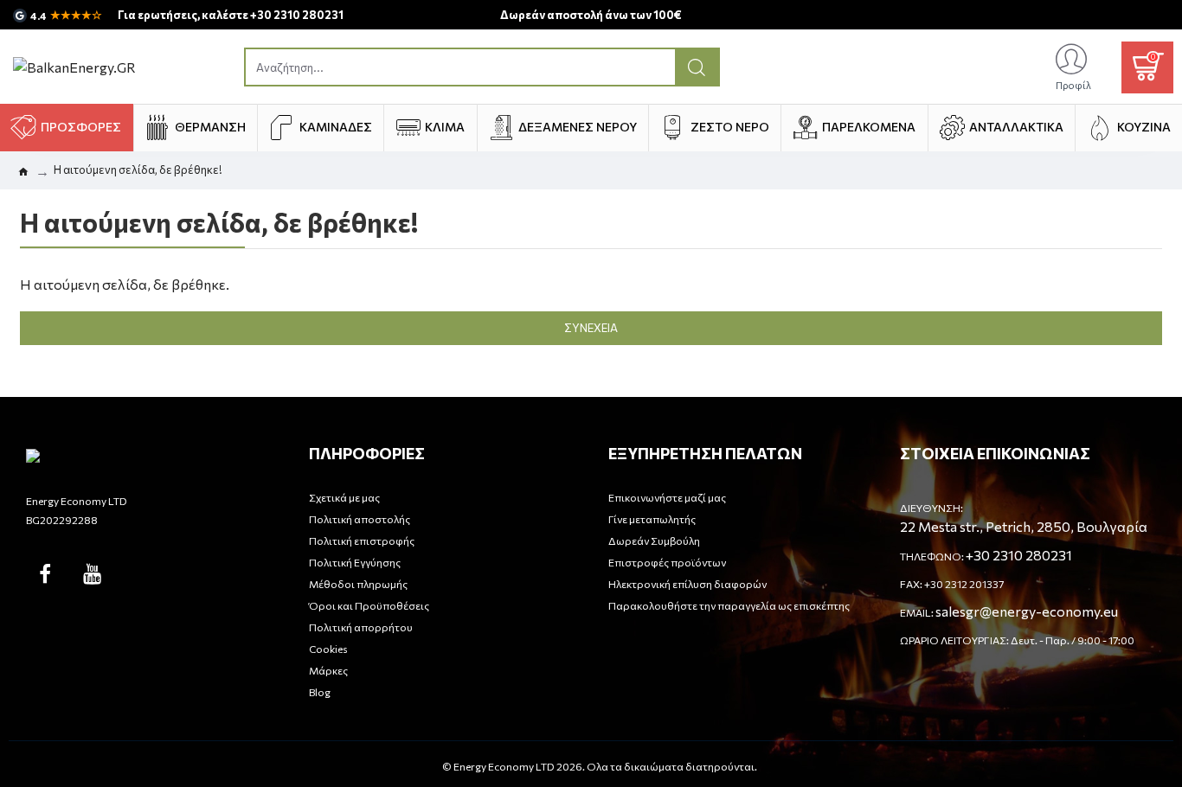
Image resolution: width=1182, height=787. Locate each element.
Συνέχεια (591, 328)
